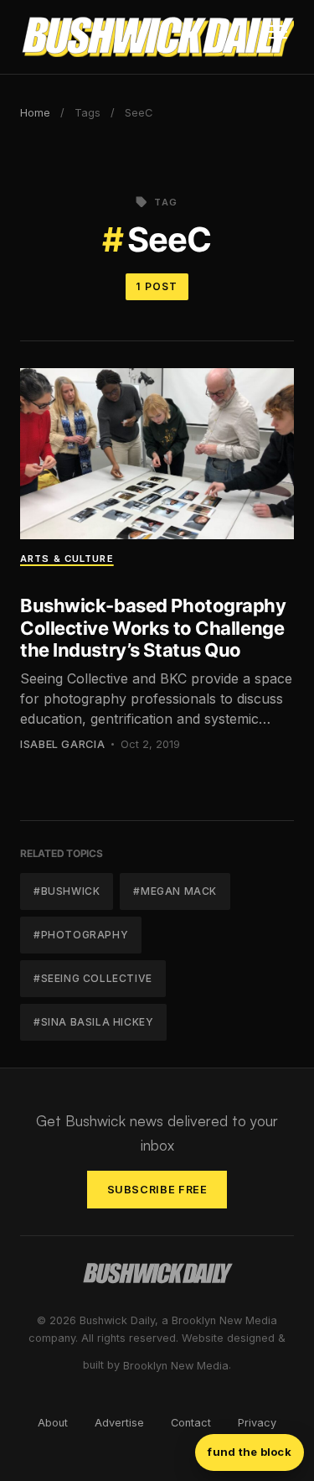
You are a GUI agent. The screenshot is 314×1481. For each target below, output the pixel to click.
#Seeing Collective (92, 978)
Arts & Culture (67, 558)
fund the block (249, 1451)
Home (35, 113)
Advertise (119, 1422)
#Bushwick (66, 891)
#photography (80, 934)
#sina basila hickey (93, 1022)
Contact (191, 1422)
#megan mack (175, 891)
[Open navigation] (278, 36)
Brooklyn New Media (176, 1365)
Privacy (257, 1422)
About (53, 1422)
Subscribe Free (157, 1189)
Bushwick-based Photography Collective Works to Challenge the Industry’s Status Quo (153, 628)
